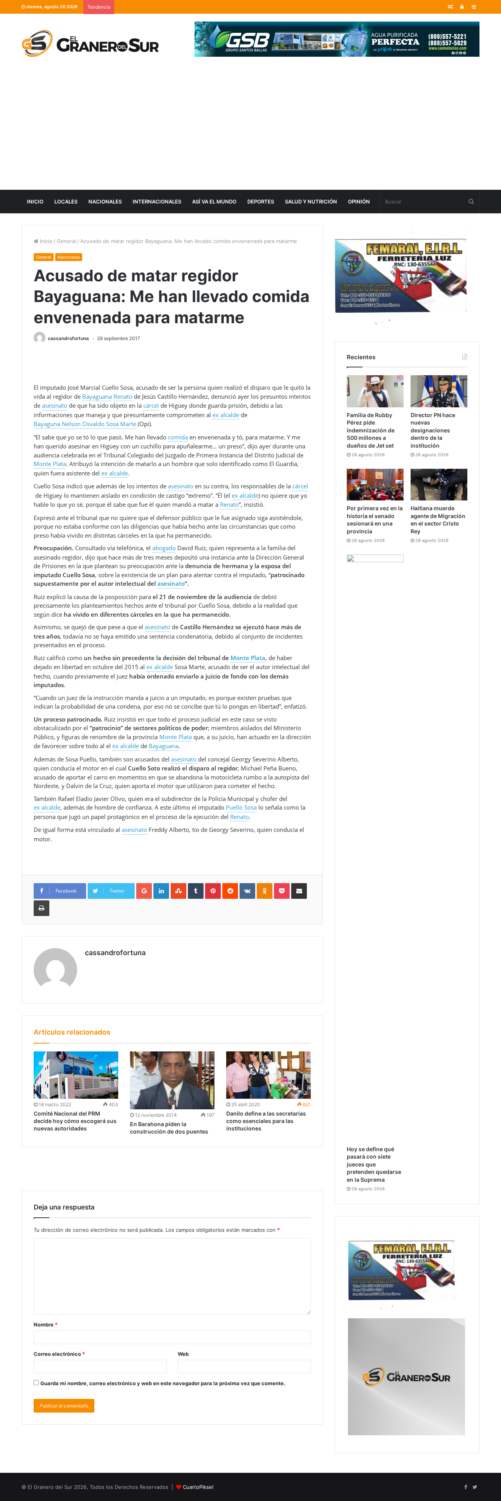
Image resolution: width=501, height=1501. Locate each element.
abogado (164, 548)
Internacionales (157, 201)
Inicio (35, 201)
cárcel (151, 405)
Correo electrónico (59, 1354)
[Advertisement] (250, 131)
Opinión (359, 201)
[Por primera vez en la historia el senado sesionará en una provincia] (375, 485)
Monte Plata (50, 464)
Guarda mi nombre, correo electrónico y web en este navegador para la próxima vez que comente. (162, 1383)
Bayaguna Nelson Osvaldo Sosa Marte (85, 424)
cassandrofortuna (68, 338)
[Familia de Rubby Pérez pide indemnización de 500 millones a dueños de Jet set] (375, 391)
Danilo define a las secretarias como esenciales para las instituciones (266, 1121)
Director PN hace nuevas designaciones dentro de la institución (433, 430)
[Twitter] (474, 1487)
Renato (123, 396)
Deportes (260, 201)
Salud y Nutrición (311, 201)
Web (183, 1354)
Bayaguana (97, 396)
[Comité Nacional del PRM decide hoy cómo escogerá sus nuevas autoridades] (76, 1075)
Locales (65, 201)
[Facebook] (465, 1487)
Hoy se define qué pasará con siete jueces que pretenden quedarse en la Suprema (374, 1164)
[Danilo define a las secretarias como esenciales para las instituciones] (268, 1075)
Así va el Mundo (214, 201)
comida (178, 437)
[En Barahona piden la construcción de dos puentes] (172, 1080)
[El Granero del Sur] (90, 43)
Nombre (46, 1324)
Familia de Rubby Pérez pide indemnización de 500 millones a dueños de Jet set (371, 430)
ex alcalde (226, 415)
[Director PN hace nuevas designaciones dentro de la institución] (439, 391)
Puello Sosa (241, 807)
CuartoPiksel (198, 1487)
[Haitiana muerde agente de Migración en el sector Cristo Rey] (439, 485)
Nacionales (105, 201)
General (66, 241)
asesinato (54, 405)
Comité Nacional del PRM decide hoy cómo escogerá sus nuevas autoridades (75, 1121)
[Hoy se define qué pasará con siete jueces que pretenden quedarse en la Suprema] (375, 847)
